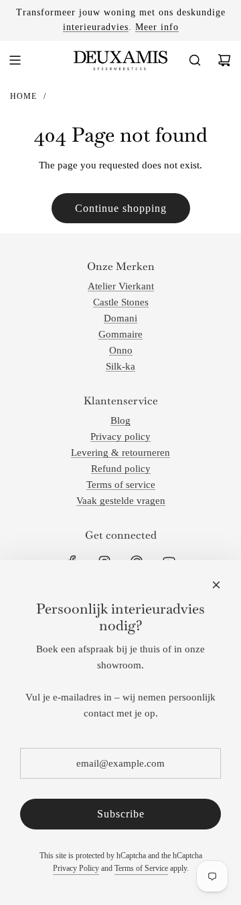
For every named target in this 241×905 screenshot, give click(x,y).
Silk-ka (120, 366)
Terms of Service (141, 868)
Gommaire (120, 334)
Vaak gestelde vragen (120, 500)
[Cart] (224, 60)
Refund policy (121, 468)
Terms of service (120, 484)
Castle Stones (121, 302)
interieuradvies (96, 27)
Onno (121, 350)
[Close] (216, 585)
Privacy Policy (76, 868)
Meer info (157, 27)
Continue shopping (121, 208)
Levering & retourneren (120, 452)
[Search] (195, 60)
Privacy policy (120, 436)
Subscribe (121, 813)
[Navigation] (14, 60)
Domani (120, 318)
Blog (120, 420)
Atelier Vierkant (121, 286)
